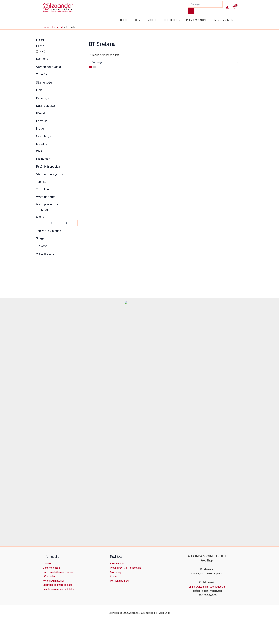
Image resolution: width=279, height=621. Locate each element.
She (43, 51)
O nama (47, 563)
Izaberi (98, 275)
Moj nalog (115, 572)
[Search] (191, 11)
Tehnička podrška (119, 580)
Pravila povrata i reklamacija (125, 567)
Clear (98, 264)
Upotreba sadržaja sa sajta (57, 584)
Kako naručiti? (118, 563)
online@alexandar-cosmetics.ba (207, 586)
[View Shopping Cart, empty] (233, 7)
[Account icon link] (227, 7)
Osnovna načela (51, 567)
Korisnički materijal (53, 580)
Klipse (44, 210)
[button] (128, 20)
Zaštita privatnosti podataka (58, 589)
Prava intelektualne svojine (58, 572)
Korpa (113, 576)
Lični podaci (49, 576)
